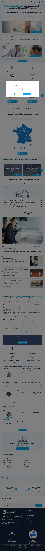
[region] (22, 89)
